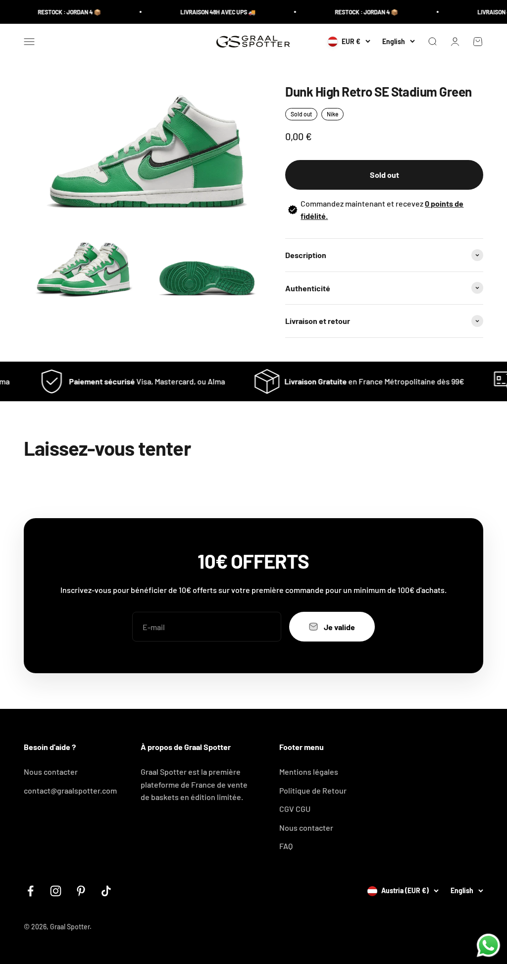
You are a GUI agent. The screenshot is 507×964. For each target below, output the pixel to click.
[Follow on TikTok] (106, 891)
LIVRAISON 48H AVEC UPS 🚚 (210, 11)
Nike (332, 113)
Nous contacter (51, 771)
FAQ (286, 846)
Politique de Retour (313, 790)
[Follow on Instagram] (55, 891)
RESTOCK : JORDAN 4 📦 (62, 11)
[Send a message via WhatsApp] (488, 945)
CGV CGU (294, 808)
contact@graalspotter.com (70, 790)
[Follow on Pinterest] (81, 891)
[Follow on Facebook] (30, 891)
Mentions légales (308, 771)
